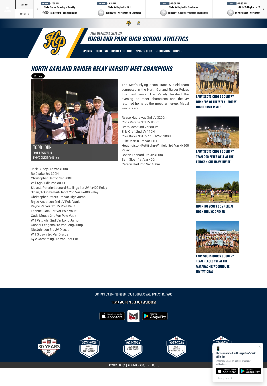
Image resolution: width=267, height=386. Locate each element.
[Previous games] (37, 9)
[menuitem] (129, 23)
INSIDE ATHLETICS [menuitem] (121, 51)
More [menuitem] (177, 51)
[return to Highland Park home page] (55, 42)
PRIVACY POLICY (117, 365)
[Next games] (263, 9)
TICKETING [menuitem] (102, 51)
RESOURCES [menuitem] (163, 51)
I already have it (224, 378)
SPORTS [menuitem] (87, 51)
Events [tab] (25, 4)
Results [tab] (24, 13)
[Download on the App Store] (227, 371)
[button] (59, 9)
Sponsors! (149, 302)
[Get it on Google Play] (250, 371)
